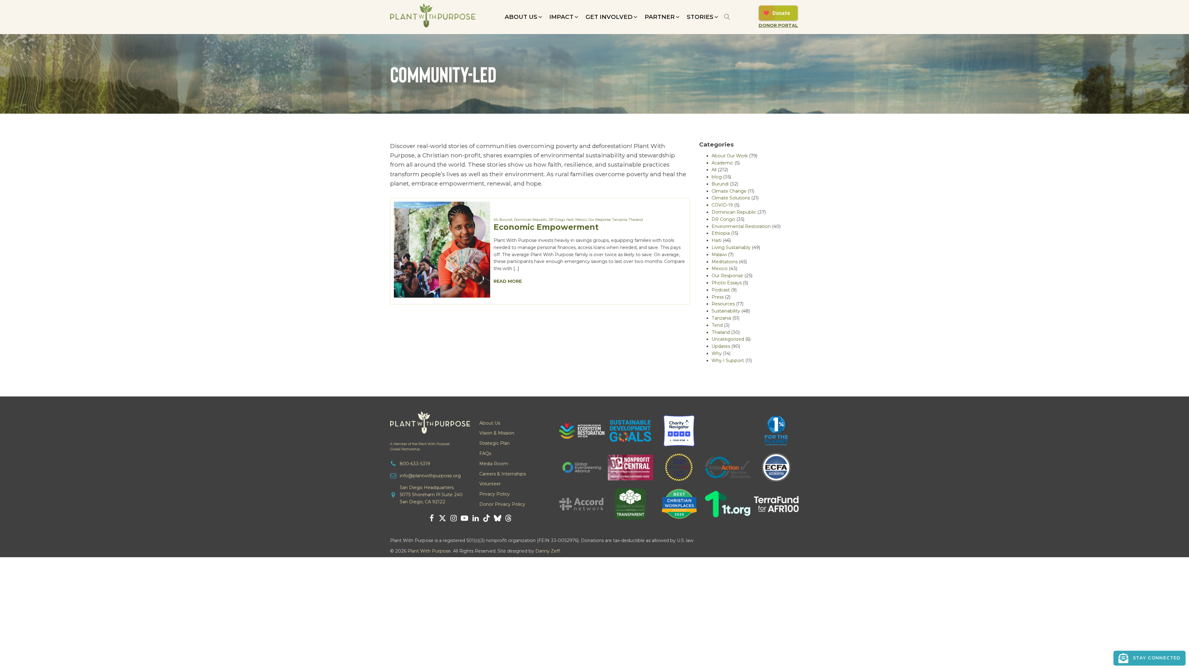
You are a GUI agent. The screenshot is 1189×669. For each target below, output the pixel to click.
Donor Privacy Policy (502, 504)
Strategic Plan (494, 443)
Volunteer (490, 484)
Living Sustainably (731, 247)
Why (717, 353)
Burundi (505, 220)
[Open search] (727, 17)
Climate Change (729, 191)
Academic (722, 163)
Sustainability (726, 311)
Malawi (719, 254)
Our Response (599, 220)
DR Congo (557, 220)
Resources (723, 304)
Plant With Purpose (429, 551)
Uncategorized (728, 339)
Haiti (570, 220)
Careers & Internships (502, 474)
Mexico (581, 220)
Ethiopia (721, 233)
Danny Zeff (547, 551)
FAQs (485, 453)
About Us (489, 423)
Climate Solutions (731, 198)
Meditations (725, 262)
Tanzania (619, 220)
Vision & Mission (496, 433)
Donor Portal (778, 25)
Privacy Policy (494, 494)
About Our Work (730, 156)
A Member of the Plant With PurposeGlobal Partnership (420, 446)
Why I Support (728, 360)
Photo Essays (727, 283)
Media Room (493, 463)
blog (717, 177)
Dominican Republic (530, 220)
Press (718, 297)
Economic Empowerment (546, 227)
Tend (717, 325)
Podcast (721, 290)
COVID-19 (722, 205)
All (496, 220)
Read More (508, 281)
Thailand (636, 220)
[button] (524, 17)
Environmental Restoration (741, 226)
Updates (721, 346)
